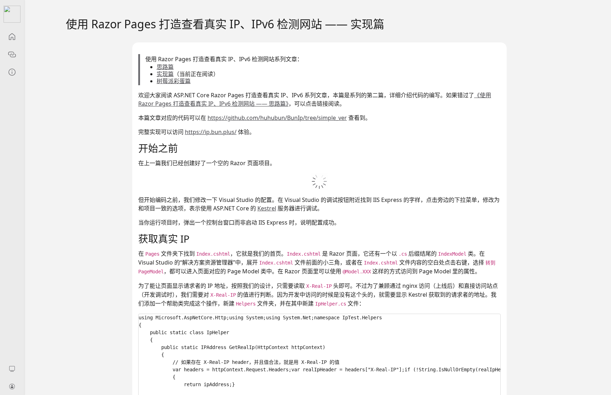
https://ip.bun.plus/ (211, 132)
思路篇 (165, 67)
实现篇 (165, 74)
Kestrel (266, 208)
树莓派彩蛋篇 (174, 81)
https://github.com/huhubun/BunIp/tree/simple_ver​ (277, 118)
